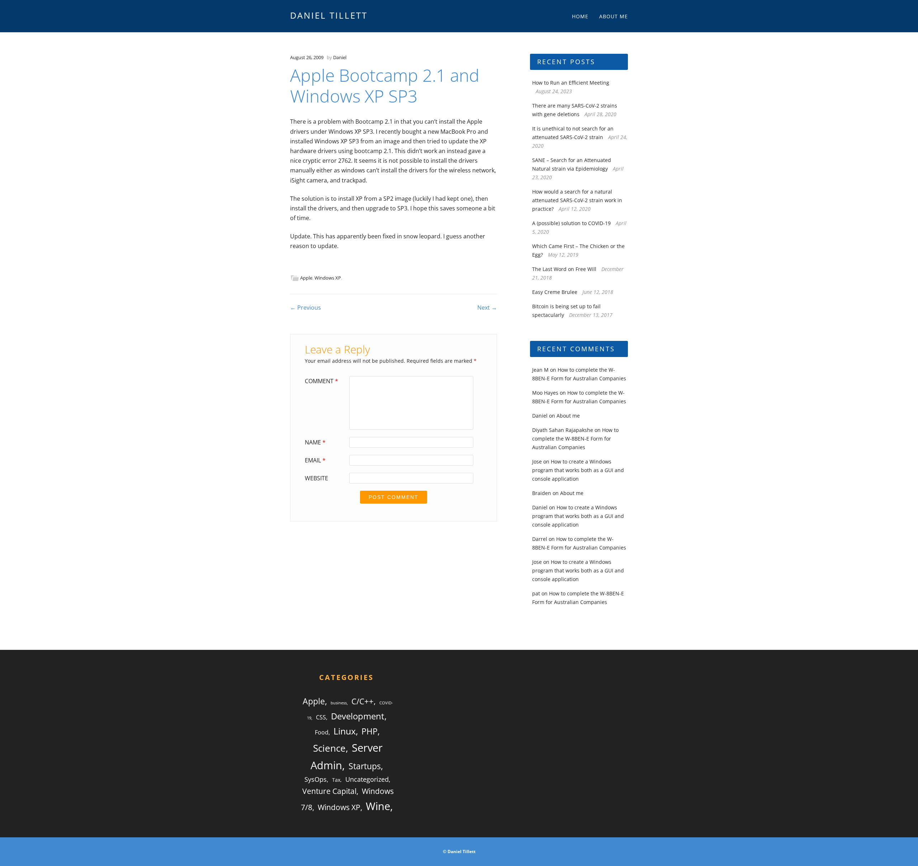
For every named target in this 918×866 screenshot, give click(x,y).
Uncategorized (367, 779)
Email (315, 460)
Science (329, 748)
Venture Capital (329, 791)
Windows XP (327, 278)
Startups (365, 766)
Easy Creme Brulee (554, 292)
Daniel (339, 57)
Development (357, 716)
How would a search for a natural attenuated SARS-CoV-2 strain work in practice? (577, 200)
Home (580, 16)
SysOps (315, 779)
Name (315, 442)
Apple (306, 278)
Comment (321, 381)
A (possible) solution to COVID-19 (571, 223)
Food (321, 732)
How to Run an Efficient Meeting (570, 82)
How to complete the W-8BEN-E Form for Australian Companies (575, 439)
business (339, 702)
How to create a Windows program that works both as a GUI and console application (578, 470)
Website (316, 478)
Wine (378, 806)
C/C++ (362, 701)
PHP (369, 731)
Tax (336, 779)
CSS (321, 717)
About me (613, 16)
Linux (344, 731)
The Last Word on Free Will (564, 269)
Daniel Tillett (329, 15)
